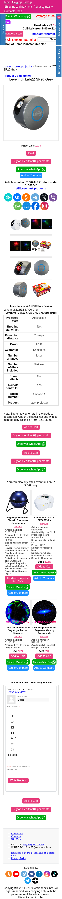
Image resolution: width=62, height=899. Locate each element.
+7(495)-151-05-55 (47, 16)
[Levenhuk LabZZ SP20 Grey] (31, 137)
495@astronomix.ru (45, 34)
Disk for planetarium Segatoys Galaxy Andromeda (44, 630)
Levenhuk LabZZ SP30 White (44, 519)
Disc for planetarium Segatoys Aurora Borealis (18, 630)
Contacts (9, 11)
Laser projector (23, 66)
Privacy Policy (18, 858)
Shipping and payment (18, 6)
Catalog (17, 2)
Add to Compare (31, 175)
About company (43, 6)
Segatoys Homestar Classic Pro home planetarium (17, 520)
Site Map (16, 839)
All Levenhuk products (31, 188)
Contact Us (17, 833)
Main (7, 2)
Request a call (13, 33)
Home (7, 66)
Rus (7, 22)
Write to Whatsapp (15, 16)
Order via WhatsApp (29, 169)
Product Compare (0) (17, 75)
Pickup (27, 2)
